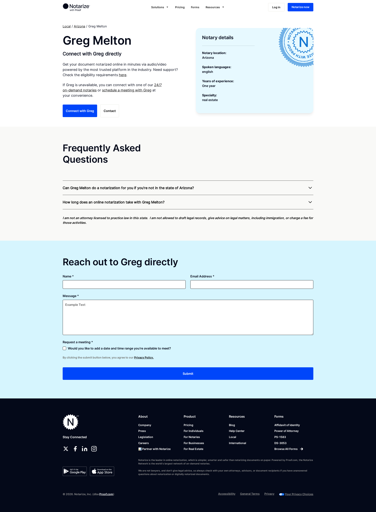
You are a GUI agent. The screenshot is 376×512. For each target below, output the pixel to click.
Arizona (79, 26)
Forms (195, 7)
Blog (232, 425)
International (237, 443)
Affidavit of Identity (287, 425)
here (122, 75)
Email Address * (202, 276)
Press (142, 431)
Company (144, 425)
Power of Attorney (286, 431)
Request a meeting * (78, 342)
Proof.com (106, 494)
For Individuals (193, 431)
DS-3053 (280, 443)
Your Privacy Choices (299, 494)
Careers (143, 443)
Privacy (269, 493)
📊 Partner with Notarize (154, 449)
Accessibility (226, 493)
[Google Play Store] (75, 471)
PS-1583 (280, 437)
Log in (276, 7)
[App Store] (102, 471)
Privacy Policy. (144, 357)
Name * (68, 276)
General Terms (250, 493)
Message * (71, 296)
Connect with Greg (80, 111)
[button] (160, 7)
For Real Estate (193, 449)
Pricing (180, 7)
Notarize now (300, 7)
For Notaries (192, 437)
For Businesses (194, 443)
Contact (110, 111)
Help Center (237, 431)
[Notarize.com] (71, 422)
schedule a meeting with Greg (126, 90)
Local (67, 26)
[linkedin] (84, 448)
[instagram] (94, 448)
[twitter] (66, 448)
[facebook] (75, 448)
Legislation (145, 437)
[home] (89, 7)
